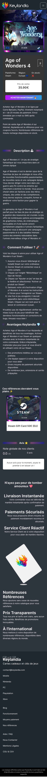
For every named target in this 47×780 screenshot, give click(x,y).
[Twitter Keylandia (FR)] (10, 659)
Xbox (5, 699)
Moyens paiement (11, 719)
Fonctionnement (10, 713)
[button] (43, 5)
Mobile (6, 676)
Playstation (8, 693)
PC (4, 687)
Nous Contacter (10, 740)
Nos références (10, 725)
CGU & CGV (8, 751)
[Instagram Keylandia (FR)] (14, 659)
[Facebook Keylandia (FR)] (5, 659)
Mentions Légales (11, 746)
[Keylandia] (15, 5)
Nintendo (7, 681)
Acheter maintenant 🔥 (23, 97)
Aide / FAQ (8, 734)
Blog (5, 708)
